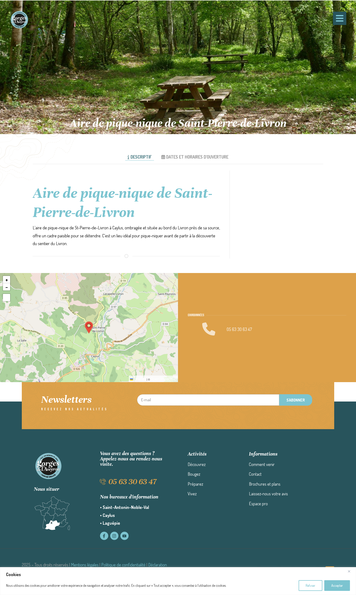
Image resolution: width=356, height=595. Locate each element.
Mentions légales (85, 564)
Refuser (310, 585)
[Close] (351, 571)
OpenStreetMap (164, 378)
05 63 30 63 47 (239, 329)
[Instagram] (114, 536)
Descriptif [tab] (141, 157)
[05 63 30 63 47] (103, 482)
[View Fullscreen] (6, 297)
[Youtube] (124, 536)
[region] (178, 581)
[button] (89, 328)
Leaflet (139, 378)
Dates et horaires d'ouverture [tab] (197, 157)
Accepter (337, 585)
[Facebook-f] (104, 536)
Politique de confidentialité (123, 564)
